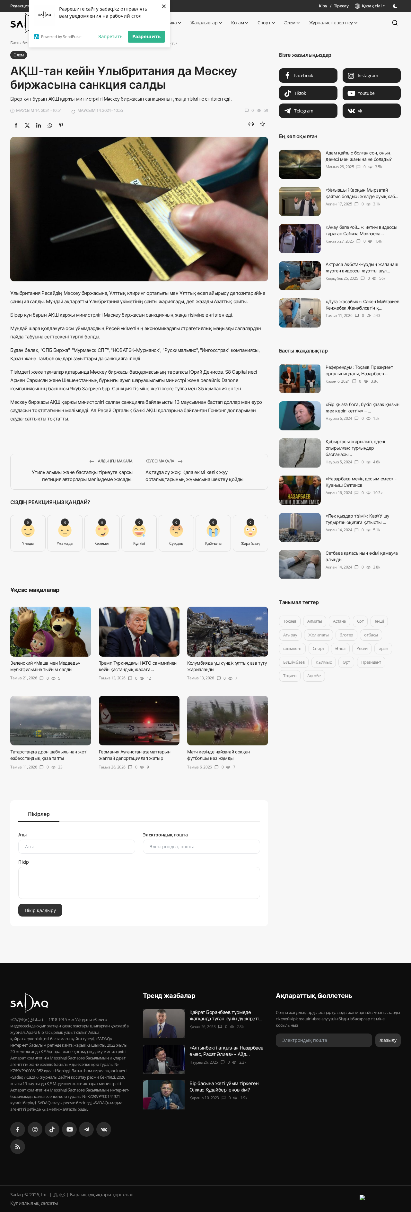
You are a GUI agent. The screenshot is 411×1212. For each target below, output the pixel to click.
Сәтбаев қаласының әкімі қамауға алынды (362, 556)
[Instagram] (35, 1129)
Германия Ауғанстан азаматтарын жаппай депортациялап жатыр (135, 755)
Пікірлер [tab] (39, 814)
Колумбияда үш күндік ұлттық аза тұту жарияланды (227, 666)
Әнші (340, 648)
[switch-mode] (396, 6)
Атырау (290, 635)
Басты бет (19, 43)
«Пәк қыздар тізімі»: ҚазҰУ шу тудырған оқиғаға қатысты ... (357, 519)
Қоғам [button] (237, 23)
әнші (379, 621)
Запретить (110, 36)
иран (383, 648)
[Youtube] (69, 1129)
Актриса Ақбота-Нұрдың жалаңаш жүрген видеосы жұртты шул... (362, 267)
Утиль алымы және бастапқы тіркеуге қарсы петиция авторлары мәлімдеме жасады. (82, 475)
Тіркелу (341, 6)
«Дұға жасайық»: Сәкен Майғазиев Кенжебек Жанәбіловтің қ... (362, 305)
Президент (371, 662)
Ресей (361, 648)
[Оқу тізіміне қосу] (262, 124)
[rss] (17, 1146)
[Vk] (103, 1129)
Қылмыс (324, 662)
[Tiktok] (52, 1129)
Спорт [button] (264, 23)
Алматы (314, 621)
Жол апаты (318, 635)
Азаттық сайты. (230, 301)
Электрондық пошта (165, 835)
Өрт (346, 662)
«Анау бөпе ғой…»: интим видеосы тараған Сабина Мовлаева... (362, 230)
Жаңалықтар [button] (203, 23)
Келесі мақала (160, 461)
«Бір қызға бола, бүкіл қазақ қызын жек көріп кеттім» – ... (362, 407)
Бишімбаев (293, 662)
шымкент (292, 648)
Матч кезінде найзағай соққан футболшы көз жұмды (218, 755)
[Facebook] (17, 1129)
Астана (339, 621)
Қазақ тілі (370, 6)
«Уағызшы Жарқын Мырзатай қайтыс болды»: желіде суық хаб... (362, 193)
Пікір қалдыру (40, 910)
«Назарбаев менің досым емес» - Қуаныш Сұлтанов (361, 482)
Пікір (23, 862)
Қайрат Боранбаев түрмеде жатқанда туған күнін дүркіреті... (225, 1015)
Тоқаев (289, 621)
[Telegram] (86, 1129)
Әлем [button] (289, 23)
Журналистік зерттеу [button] (331, 23)
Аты (22, 835)
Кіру (323, 6)
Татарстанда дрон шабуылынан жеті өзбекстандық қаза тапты (48, 755)
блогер (346, 635)
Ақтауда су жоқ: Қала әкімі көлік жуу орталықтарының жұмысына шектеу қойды (194, 475)
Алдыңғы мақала (114, 461)
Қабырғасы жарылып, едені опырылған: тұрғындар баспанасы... (355, 448)
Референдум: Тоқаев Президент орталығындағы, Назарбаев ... (359, 370)
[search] (395, 23)
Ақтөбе (314, 675)
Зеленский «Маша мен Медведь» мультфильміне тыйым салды (45, 666)
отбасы (371, 635)
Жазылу (388, 1040)
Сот (360, 621)
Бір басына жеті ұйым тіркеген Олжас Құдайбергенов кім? (223, 1086)
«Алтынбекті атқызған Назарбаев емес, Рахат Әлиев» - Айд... (226, 1051)
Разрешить (146, 36)
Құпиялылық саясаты (34, 1203)
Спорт (318, 648)
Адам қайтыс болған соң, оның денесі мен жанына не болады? (359, 156)
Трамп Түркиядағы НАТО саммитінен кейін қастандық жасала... (138, 666)
